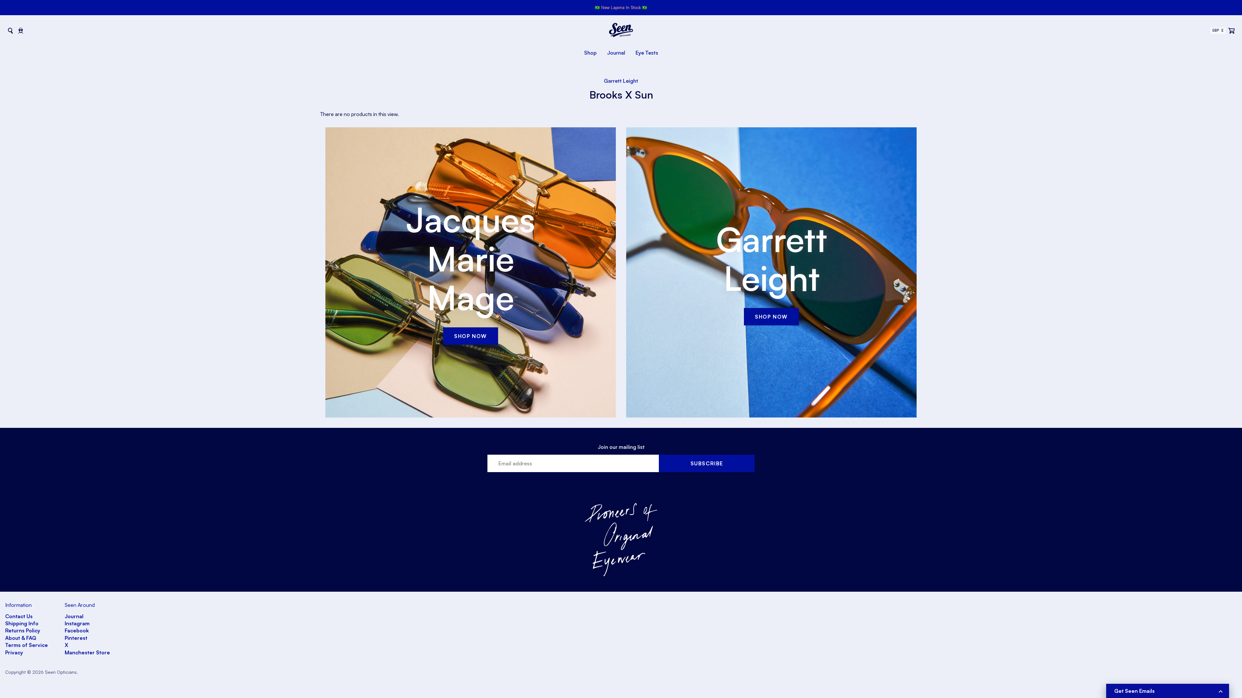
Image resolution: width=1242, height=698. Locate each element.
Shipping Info (21, 623)
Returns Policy (22, 630)
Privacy (14, 652)
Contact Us (19, 616)
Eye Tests (647, 52)
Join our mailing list (621, 447)
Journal (616, 52)
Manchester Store (87, 652)
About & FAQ (20, 638)
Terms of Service (26, 645)
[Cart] (1231, 31)
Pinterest (76, 638)
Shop (590, 52)
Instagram (77, 623)
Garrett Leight (621, 81)
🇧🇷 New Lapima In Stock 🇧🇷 (621, 7)
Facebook (77, 630)
